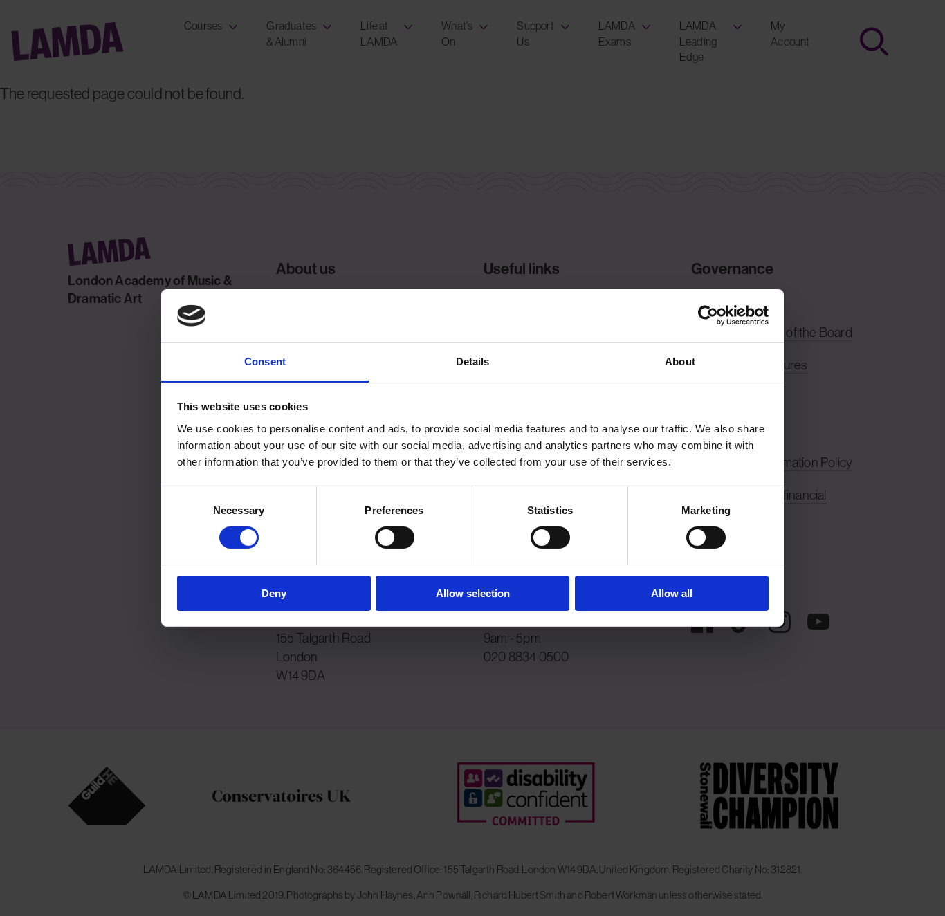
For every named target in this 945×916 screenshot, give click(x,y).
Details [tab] (473, 361)
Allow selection (473, 593)
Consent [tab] (265, 361)
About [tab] (680, 361)
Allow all (671, 593)
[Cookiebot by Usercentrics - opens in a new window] (708, 315)
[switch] (394, 537)
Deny (274, 593)
